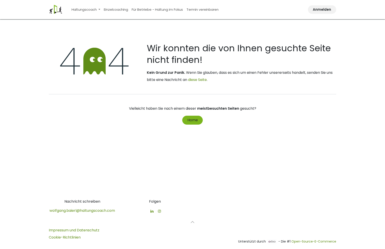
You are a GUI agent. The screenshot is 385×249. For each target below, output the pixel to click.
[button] (192, 222)
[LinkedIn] (152, 211)
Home (192, 120)
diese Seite (197, 79)
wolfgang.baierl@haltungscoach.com (82, 210)
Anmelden (322, 9)
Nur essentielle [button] (292, 234)
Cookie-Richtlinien (63, 241)
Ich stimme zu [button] (322, 234)
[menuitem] (86, 9)
